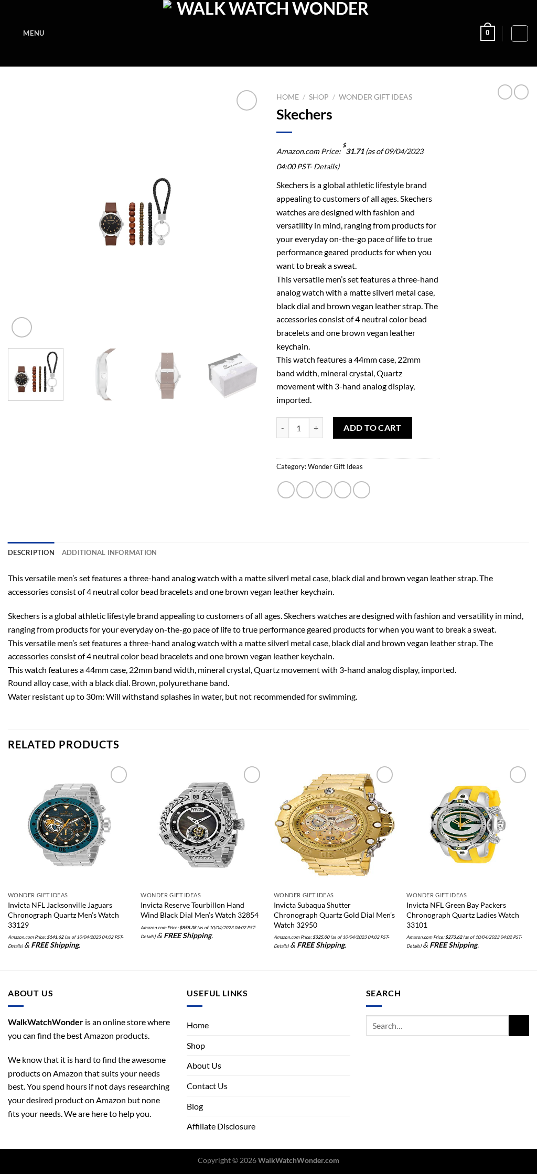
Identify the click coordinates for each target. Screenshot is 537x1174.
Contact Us (207, 1086)
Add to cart (372, 427)
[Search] (519, 33)
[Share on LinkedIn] (361, 489)
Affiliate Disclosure (221, 1126)
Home (287, 97)
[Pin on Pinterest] (342, 489)
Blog (195, 1106)
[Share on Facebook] (286, 489)
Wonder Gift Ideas (375, 97)
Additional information (109, 552)
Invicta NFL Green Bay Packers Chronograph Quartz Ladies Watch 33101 (462, 914)
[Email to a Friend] (323, 489)
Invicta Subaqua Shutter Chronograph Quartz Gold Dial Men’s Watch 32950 (334, 914)
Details (325, 166)
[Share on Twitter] (305, 489)
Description (31, 552)
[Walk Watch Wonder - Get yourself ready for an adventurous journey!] (268, 33)
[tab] (31, 552)
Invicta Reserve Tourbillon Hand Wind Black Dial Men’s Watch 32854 (200, 909)
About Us (204, 1065)
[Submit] (519, 1025)
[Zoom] (22, 327)
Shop (319, 97)
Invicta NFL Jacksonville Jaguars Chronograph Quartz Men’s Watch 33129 (63, 914)
